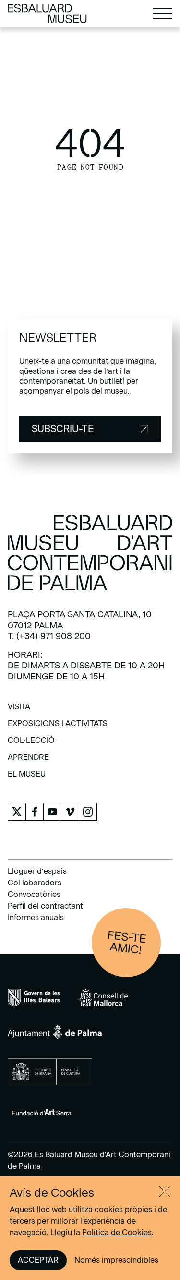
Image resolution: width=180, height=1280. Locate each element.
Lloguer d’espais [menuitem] (37, 871)
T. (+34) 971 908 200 (49, 636)
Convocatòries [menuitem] (34, 894)
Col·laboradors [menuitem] (34, 882)
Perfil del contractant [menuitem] (45, 905)
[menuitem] (19, 710)
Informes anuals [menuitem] (36, 917)
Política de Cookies (117, 1232)
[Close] (164, 1191)
